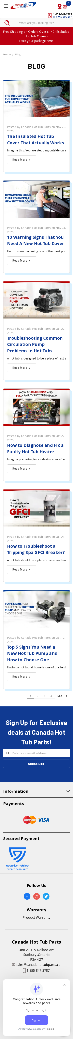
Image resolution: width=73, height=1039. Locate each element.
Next (60, 696)
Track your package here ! (36, 41)
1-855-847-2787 (38, 970)
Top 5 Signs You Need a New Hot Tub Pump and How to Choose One (32, 653)
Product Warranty (36, 917)
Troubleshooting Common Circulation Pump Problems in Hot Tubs (35, 344)
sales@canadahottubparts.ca (38, 964)
